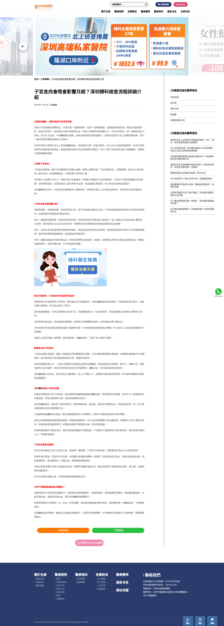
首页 (36, 79)
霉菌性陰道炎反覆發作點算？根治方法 (188, 173)
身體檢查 (102, 574)
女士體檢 (101, 579)
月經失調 (174, 97)
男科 (58, 595)
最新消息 (172, 11)
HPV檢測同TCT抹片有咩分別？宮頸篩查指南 (191, 179)
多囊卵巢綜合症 (177, 120)
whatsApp (180, 4)
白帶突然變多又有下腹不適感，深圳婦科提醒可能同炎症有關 (192, 193)
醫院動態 (40, 585)
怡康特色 (40, 582)
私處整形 (101, 589)
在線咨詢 (185, 11)
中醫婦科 (60, 599)
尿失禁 (173, 103)
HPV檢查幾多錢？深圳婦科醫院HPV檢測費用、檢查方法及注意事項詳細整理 (192, 149)
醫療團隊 (145, 11)
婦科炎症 (174, 109)
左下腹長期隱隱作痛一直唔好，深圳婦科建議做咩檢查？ (192, 202)
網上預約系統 (163, 4)
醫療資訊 (81, 574)
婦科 (63, 135)
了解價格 (118, 530)
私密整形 (60, 592)
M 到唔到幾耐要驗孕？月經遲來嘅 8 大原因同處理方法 (192, 210)
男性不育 (60, 589)
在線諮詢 (63, 530)
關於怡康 (40, 574)
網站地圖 (122, 590)
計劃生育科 (61, 582)
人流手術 (101, 585)
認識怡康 (40, 579)
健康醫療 (81, 582)
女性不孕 (60, 585)
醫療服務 (61, 574)
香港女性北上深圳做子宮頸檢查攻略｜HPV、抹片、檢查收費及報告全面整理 (192, 141)
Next (23, 46)
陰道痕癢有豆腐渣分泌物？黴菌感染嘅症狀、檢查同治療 (192, 185)
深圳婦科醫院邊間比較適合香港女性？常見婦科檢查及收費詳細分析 (192, 157)
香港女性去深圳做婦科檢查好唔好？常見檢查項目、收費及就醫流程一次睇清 (192, 166)
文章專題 (45, 79)
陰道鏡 (173, 114)
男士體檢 (101, 582)
